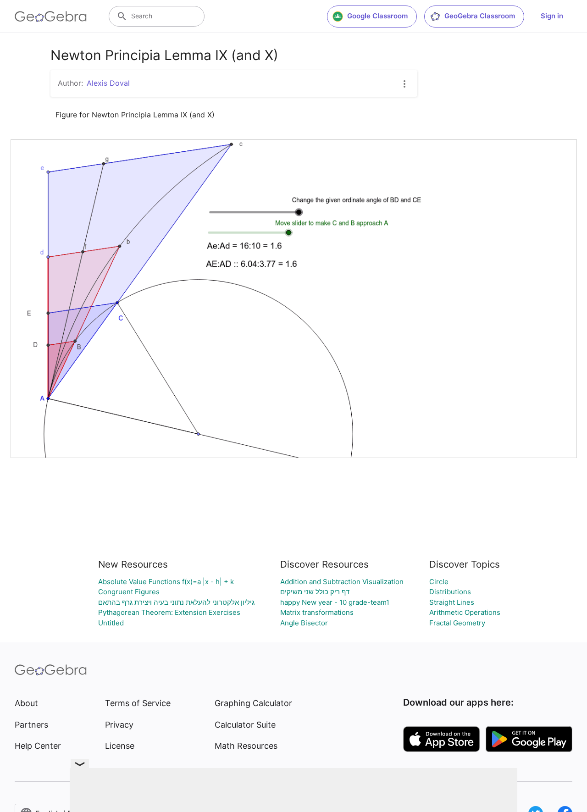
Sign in (552, 15)
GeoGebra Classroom (479, 15)
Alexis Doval (108, 83)
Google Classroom (377, 15)
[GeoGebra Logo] (51, 16)
